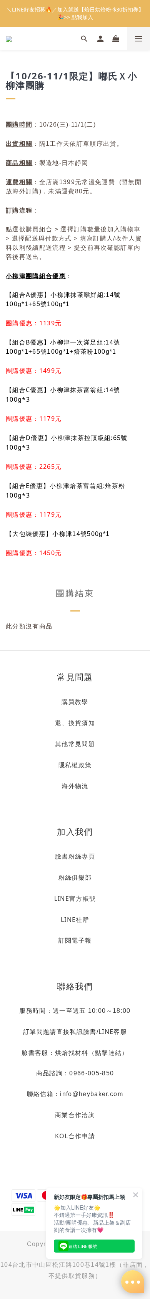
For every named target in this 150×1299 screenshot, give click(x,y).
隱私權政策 (75, 765)
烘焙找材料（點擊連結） (91, 1052)
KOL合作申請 (75, 1136)
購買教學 (75, 701)
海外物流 (75, 786)
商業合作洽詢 (75, 1115)
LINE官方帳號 (75, 898)
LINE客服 (112, 1031)
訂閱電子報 (75, 940)
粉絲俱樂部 (75, 877)
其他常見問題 (75, 744)
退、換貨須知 (75, 723)
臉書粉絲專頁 (75, 856)
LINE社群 (75, 919)
